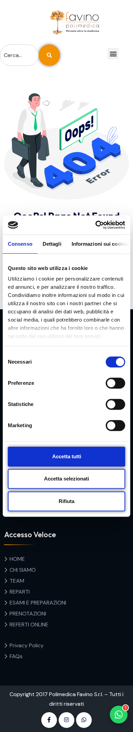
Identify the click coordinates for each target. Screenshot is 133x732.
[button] (113, 53)
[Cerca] (49, 55)
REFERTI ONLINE (29, 624)
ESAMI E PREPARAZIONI (38, 602)
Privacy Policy (27, 645)
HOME (17, 558)
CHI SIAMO (23, 569)
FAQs (16, 656)
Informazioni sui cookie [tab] (100, 244)
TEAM (17, 580)
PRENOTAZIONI (28, 613)
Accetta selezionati (66, 479)
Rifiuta (66, 501)
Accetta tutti (66, 456)
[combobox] (19, 55)
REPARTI (20, 591)
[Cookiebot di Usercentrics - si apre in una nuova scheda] (95, 224)
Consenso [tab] (20, 244)
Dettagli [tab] (52, 244)
